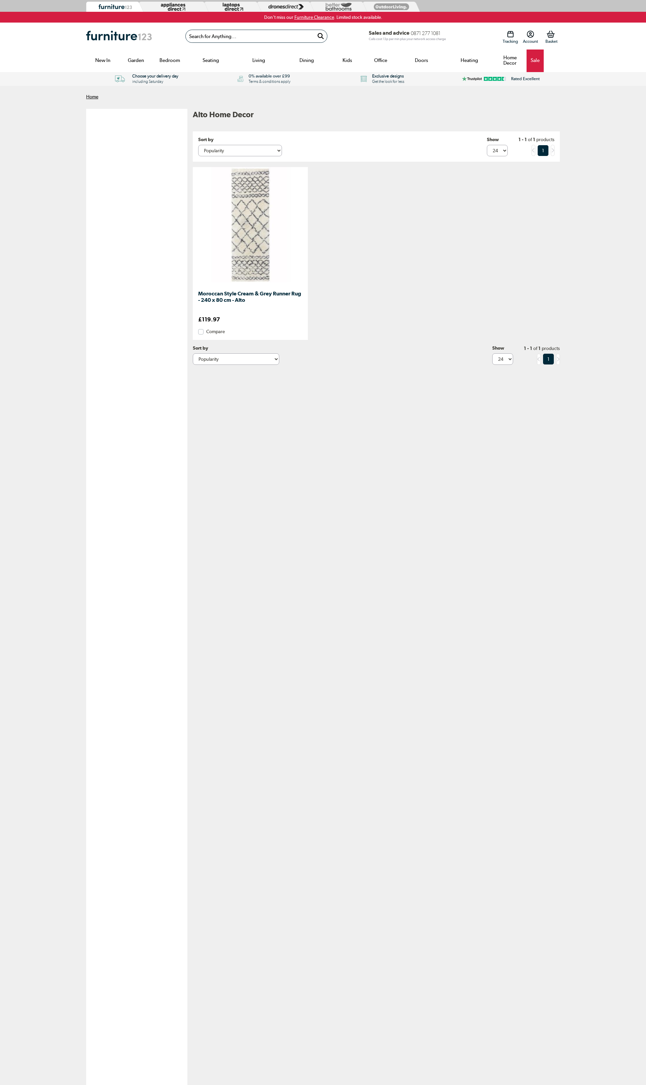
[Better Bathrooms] (337, 7)
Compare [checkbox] (215, 331)
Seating (211, 60)
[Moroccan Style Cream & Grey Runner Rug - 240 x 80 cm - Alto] (250, 282)
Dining (306, 60)
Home (92, 96)
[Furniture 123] (113, 7)
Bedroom (169, 60)
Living (258, 60)
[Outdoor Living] (390, 6)
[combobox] (256, 36)
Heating (469, 60)
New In (102, 60)
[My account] (530, 34)
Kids (347, 60)
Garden (136, 60)
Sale (535, 60)
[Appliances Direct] (172, 7)
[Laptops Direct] (231, 7)
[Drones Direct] (284, 7)
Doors (421, 60)
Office (380, 60)
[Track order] (510, 34)
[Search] (320, 36)
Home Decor (510, 60)
